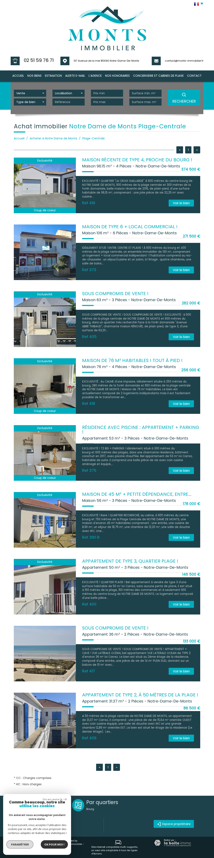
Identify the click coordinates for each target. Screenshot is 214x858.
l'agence (95, 76)
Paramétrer (20, 844)
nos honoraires (117, 76)
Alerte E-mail (75, 76)
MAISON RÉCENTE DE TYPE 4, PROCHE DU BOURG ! (137, 160)
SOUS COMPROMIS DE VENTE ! (115, 293)
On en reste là (52, 799)
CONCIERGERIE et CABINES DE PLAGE (158, 76)
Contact (194, 76)
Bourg (90, 809)
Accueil (18, 76)
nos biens (34, 76)
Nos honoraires (73, 844)
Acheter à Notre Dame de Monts (53, 138)
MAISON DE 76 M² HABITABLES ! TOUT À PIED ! (132, 360)
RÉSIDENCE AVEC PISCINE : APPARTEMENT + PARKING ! (140, 429)
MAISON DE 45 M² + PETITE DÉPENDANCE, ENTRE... (136, 494)
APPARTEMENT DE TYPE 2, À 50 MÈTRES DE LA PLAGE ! (140, 695)
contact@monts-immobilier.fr (184, 60)
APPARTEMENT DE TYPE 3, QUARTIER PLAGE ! (130, 561)
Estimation (53, 76)
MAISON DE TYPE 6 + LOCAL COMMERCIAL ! (130, 226)
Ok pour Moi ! (54, 844)
